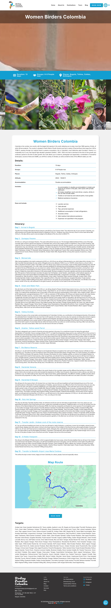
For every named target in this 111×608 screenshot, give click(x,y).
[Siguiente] (108, 104)
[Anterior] (2, 104)
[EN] (106, 5)
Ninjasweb (60, 603)
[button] (105, 602)
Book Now (96, 5)
